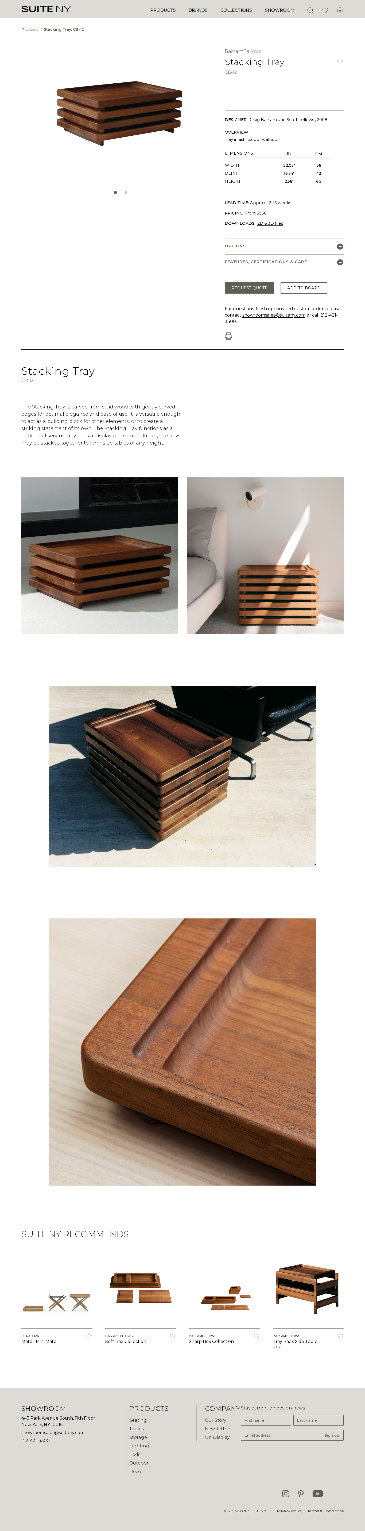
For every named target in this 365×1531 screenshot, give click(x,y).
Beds (134, 1454)
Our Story (215, 1420)
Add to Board (304, 288)
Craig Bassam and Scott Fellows (282, 119)
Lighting (139, 1445)
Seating (138, 1420)
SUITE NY (257, 1511)
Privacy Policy (289, 1511)
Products (163, 10)
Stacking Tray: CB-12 (64, 29)
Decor (136, 1471)
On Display (217, 1437)
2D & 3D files (270, 223)
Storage (138, 1437)
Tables (136, 1428)
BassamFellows (243, 51)
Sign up (331, 1435)
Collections (236, 10)
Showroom (279, 10)
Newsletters (218, 1428)
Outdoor (139, 1463)
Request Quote (249, 288)
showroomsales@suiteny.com (273, 315)
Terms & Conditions (326, 1511)
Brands (198, 10)
